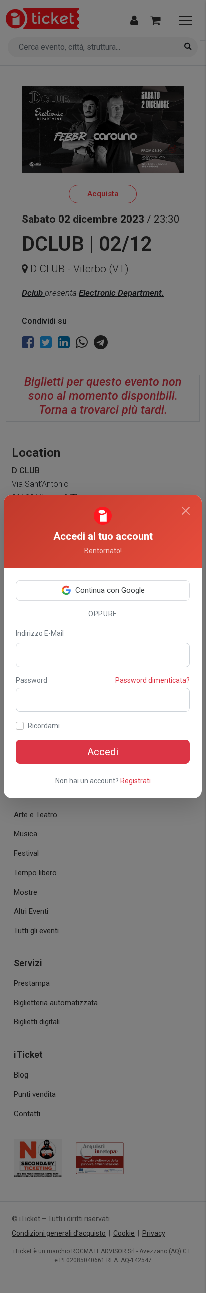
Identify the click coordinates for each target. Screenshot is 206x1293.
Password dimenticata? (153, 680)
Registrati (135, 781)
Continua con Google (110, 590)
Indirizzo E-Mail (40, 633)
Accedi (103, 752)
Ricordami (44, 726)
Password (32, 680)
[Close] (186, 511)
